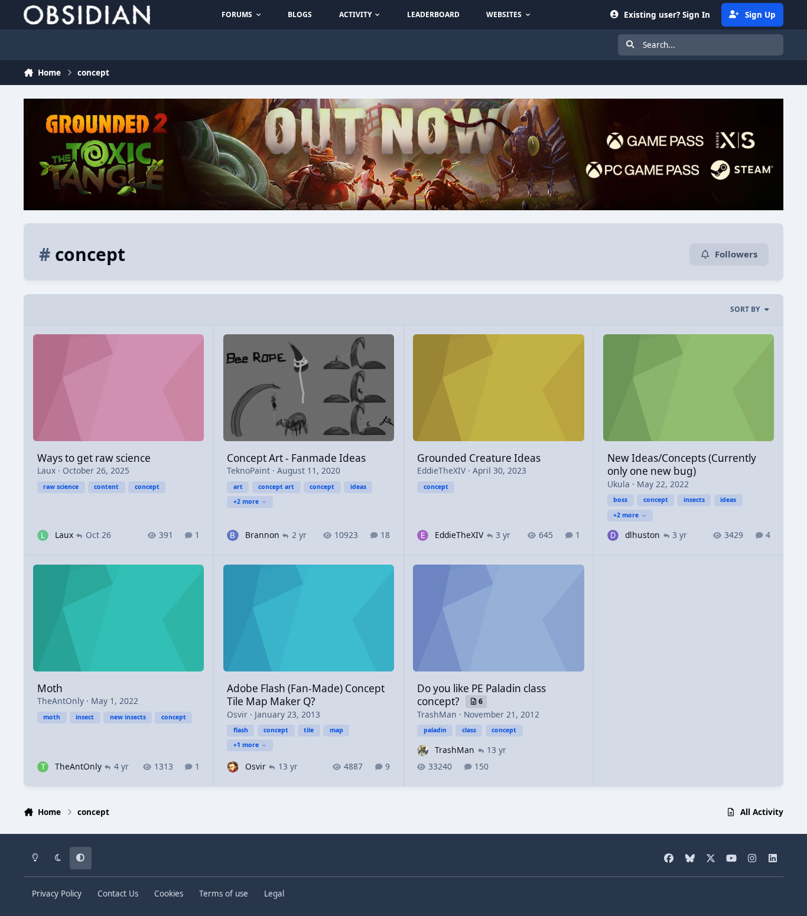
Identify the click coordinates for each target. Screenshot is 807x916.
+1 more (246, 745)
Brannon (262, 534)
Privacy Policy (57, 893)
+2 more (246, 501)
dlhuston (642, 534)
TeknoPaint (248, 470)
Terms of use (223, 893)
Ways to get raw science (94, 458)
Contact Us (117, 893)
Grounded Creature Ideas (479, 458)
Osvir (237, 714)
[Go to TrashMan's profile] (422, 750)
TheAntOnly (60, 700)
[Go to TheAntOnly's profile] (42, 766)
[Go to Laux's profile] (42, 535)
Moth (50, 688)
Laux (46, 470)
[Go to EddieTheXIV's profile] (422, 535)
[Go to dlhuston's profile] (613, 535)
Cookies (168, 893)
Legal (274, 893)
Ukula (618, 484)
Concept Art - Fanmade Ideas (296, 458)
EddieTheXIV (441, 470)
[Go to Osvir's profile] (232, 766)
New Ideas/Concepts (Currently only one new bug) (681, 464)
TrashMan (437, 714)
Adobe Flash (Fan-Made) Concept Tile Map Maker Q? (306, 695)
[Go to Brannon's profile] (232, 535)
